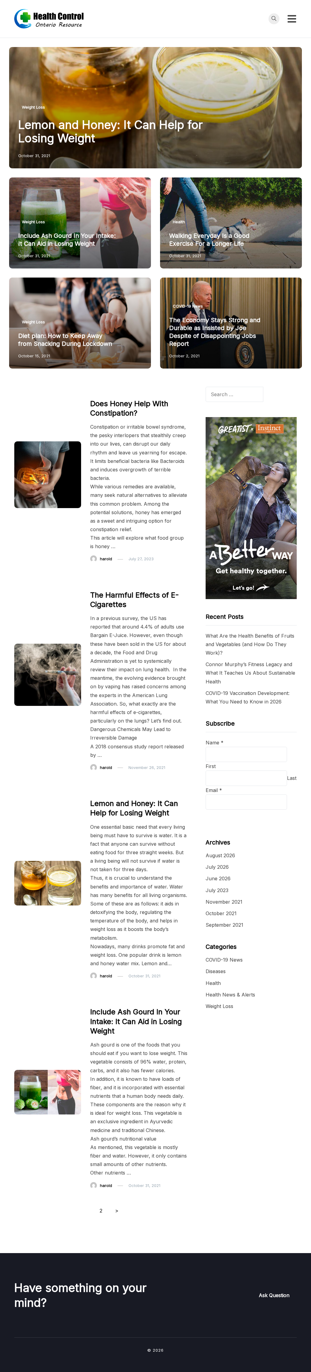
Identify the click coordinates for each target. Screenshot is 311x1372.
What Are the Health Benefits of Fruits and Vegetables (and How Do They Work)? (250, 644)
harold (106, 558)
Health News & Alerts (230, 995)
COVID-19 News (188, 306)
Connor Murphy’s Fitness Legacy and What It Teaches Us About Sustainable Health (250, 672)
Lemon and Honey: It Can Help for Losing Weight (110, 131)
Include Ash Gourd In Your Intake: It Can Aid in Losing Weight (136, 1021)
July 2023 (217, 890)
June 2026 (218, 878)
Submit (221, 817)
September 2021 (224, 925)
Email (214, 790)
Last (291, 778)
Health (179, 221)
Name (215, 743)
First (211, 766)
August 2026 (220, 855)
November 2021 (224, 902)
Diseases (216, 971)
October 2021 (221, 913)
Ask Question (274, 1295)
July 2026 (217, 867)
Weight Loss (33, 107)
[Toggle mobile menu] (292, 19)
